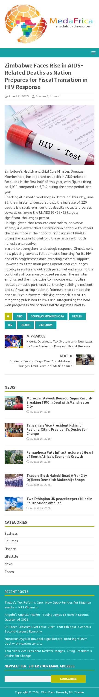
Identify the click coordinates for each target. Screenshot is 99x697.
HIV (10, 325)
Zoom (9, 572)
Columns (11, 541)
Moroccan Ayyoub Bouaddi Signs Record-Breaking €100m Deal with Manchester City (59, 402)
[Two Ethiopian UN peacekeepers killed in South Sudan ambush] (14, 508)
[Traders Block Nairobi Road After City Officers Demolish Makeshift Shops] (14, 485)
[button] (92, 52)
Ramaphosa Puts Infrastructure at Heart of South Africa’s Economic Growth (59, 454)
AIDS (20, 316)
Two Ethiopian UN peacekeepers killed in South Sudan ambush (59, 501)
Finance (10, 549)
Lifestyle (11, 557)
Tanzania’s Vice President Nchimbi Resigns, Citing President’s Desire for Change (56, 429)
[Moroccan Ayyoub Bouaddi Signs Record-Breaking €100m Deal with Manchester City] (14, 407)
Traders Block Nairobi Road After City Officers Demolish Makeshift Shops (56, 477)
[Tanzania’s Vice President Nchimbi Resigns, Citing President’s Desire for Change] (14, 434)
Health (77, 316)
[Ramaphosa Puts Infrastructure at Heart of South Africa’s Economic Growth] (14, 462)
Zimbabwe (46, 325)
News (10, 387)
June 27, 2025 (19, 96)
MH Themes (76, 692)
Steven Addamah (48, 96)
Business (11, 534)
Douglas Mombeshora (47, 316)
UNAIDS (25, 325)
